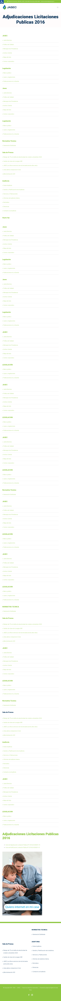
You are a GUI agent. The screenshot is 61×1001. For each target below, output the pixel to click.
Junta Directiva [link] (7, 40)
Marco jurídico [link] (7, 73)
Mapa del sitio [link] (7, 57)
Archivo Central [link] (7, 53)
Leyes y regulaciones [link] (9, 77)
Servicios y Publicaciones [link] (10, 194)
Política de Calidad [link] (8, 44)
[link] (2, 2)
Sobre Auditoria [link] (7, 185)
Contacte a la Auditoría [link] (9, 211)
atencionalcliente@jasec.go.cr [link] (47, 1)
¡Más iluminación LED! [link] (9, 174)
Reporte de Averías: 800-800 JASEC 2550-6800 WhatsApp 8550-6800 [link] (24, 1)
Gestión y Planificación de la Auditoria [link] (13, 189)
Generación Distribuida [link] (9, 145)
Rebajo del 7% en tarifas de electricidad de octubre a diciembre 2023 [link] (22, 157)
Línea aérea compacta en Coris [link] (12, 169)
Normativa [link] (6, 202)
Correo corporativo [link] (8, 61)
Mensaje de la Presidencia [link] (10, 48)
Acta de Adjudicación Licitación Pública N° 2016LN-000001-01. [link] (23, 845)
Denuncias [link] (6, 206)
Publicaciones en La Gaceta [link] (11, 81)
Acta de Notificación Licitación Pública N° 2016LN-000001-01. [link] (23, 847)
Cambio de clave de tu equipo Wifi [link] (12, 161)
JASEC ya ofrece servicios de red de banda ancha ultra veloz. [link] (20, 165)
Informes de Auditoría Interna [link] (11, 198)
